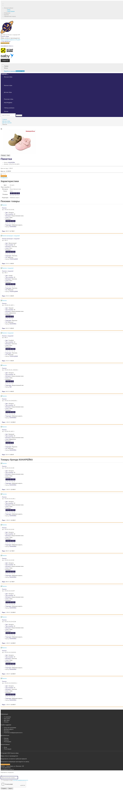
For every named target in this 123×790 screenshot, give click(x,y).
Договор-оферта (8, 729)
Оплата (6, 722)
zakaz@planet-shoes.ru (7, 46)
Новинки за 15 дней (14, 39)
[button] (8, 8)
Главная (4, 74)
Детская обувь (6, 121)
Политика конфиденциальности (13, 732)
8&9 (10, 387)
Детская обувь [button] (8, 92)
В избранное (4, 177)
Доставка (6, 720)
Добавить (3, 176)
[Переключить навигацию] (7, 74)
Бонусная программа (10, 727)
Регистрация (11, 11)
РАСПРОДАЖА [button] (8, 102)
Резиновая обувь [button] (8, 99)
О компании (7, 717)
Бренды (6, 111)
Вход (8, 9)
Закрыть (10, 788)
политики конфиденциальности (20, 780)
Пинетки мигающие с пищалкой (10, 238)
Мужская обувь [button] (8, 85)
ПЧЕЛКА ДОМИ (13, 259)
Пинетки (4, 208)
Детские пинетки (6, 122)
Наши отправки (5, 39)
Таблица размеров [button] (9, 107)
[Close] (1, 775)
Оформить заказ (20, 71)
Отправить (4, 788)
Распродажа (7, 741)
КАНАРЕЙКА (11, 162)
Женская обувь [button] (8, 77)
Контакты (6, 731)
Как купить (7, 718)
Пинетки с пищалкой (7, 271)
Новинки (6, 740)
